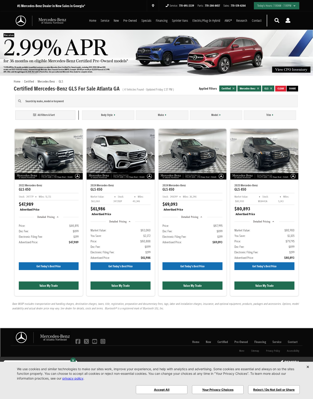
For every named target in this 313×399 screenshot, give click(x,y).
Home (92, 20)
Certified (222, 342)
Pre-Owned (130, 20)
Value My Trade (48, 286)
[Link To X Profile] (86, 340)
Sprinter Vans (180, 20)
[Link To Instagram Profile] (103, 340)
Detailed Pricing (45, 217)
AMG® (228, 20)
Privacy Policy (273, 350)
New (116, 20)
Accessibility (293, 350)
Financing (161, 20)
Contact (256, 20)
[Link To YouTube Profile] (95, 340)
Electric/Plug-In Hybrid (206, 20)
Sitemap (255, 350)
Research (241, 20)
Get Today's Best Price (48, 266)
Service (105, 20)
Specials (146, 20)
